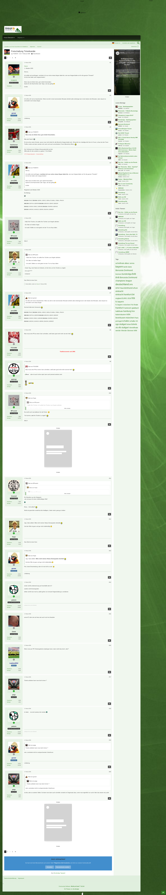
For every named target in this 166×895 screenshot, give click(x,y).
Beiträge (8, 120)
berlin (125, 267)
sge (117, 324)
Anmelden (49, 867)
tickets (134, 324)
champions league (124, 281)
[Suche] (138, 43)
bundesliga (127, 274)
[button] (116, 43)
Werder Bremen (127, 330)
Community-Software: (71, 886)
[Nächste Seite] (15, 58)
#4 (110, 162)
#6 (110, 249)
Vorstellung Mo (122, 201)
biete (130, 267)
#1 (110, 62)
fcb (133, 298)
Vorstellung (121, 192)
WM (135, 330)
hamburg (127, 311)
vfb (117, 328)
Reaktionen (9, 86)
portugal (119, 321)
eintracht (119, 291)
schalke (125, 321)
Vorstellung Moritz (123, 238)
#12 (110, 519)
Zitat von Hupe (32, 398)
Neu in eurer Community (125, 183)
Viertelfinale (133, 328)
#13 (110, 550)
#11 (110, 478)
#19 (110, 740)
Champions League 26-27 (125, 115)
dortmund (128, 288)
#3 (110, 127)
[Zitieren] (109, 90)
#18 (110, 708)
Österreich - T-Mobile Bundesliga (128, 111)
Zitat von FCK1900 (33, 366)
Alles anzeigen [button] (67, 408)
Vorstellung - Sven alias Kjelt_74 (127, 234)
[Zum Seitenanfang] (163, 892)
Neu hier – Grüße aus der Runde (127, 162)
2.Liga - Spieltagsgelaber (125, 106)
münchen (130, 318)
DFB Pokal (120, 288)
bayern (119, 266)
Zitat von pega (32, 745)
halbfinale (119, 311)
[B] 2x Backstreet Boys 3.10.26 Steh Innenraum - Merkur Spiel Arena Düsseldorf (127, 149)
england (119, 298)
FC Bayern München (124, 143)
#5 (110, 218)
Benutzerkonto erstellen (62, 867)
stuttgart (122, 324)
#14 (110, 582)
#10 (110, 393)
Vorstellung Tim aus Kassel (126, 243)
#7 (110, 293)
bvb (134, 274)
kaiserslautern (121, 314)
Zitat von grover (32, 298)
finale (136, 305)
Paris (136, 318)
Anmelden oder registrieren (128, 43)
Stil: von (71, 889)
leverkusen (120, 318)
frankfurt (119, 308)
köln (128, 314)
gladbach (135, 308)
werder (118, 330)
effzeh (135, 288)
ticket (129, 324)
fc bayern (120, 302)
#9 (110, 361)
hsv (133, 311)
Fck (132, 305)
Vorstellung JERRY (123, 252)
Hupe (38, 284)
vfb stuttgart (123, 327)
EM (133, 294)
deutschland (122, 284)
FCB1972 (15, 53)
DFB (131, 284)
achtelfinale (120, 263)
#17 (110, 677)
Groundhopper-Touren (125, 128)
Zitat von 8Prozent (33, 254)
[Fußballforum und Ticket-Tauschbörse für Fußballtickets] (71, 29)
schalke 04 (134, 321)
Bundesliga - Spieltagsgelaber (127, 119)
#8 (110, 330)
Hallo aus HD (122, 197)
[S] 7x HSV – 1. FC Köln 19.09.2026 (128, 247)
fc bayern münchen (123, 305)
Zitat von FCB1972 (33, 132)
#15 (110, 614)
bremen (118, 274)
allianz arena (129, 263)
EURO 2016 (126, 298)
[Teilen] (110, 58)
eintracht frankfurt (123, 294)
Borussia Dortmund (124, 124)
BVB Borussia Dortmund (126, 277)
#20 (110, 771)
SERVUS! (121, 188)
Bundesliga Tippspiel (59, 873)
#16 (110, 645)
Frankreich (127, 308)
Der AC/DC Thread (123, 133)
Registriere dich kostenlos (62, 863)
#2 (110, 95)
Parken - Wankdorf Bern (125, 179)
